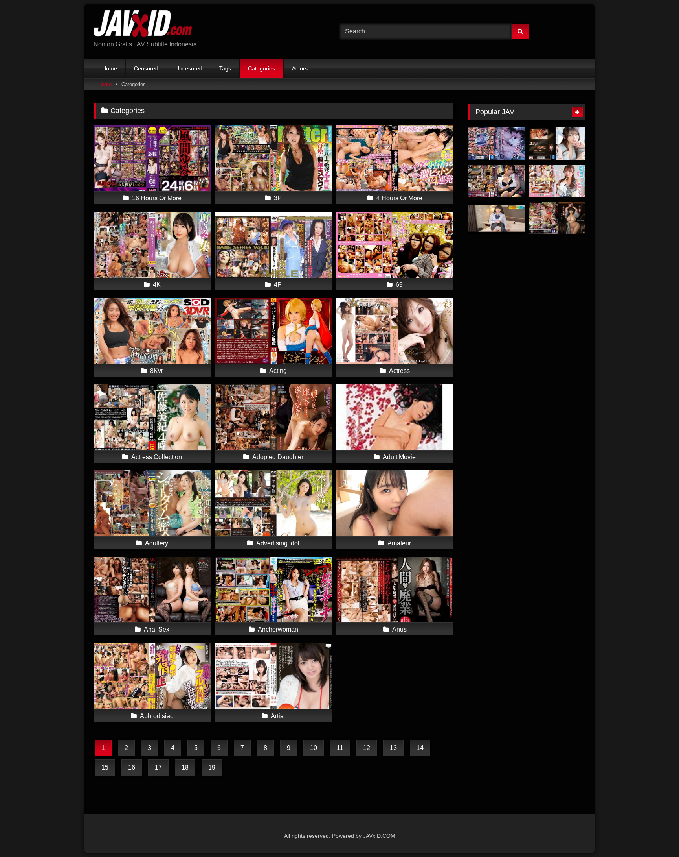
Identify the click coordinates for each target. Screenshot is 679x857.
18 (185, 767)
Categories (261, 68)
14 (420, 747)
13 (393, 747)
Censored (146, 68)
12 (366, 747)
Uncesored (188, 68)
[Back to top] (654, 833)
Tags (225, 68)
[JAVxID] (143, 25)
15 (104, 767)
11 (340, 747)
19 (211, 767)
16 (131, 767)
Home (109, 68)
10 (313, 747)
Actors (300, 68)
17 (158, 767)
